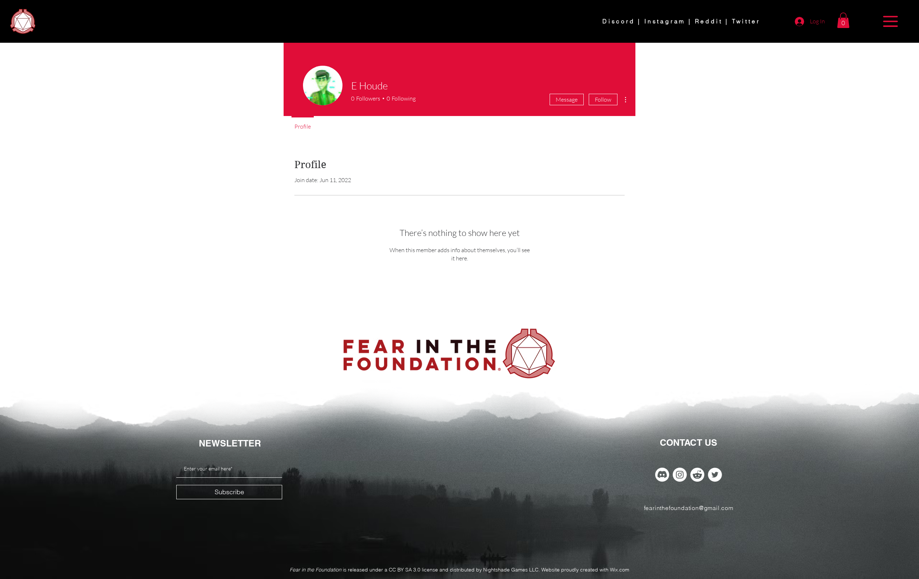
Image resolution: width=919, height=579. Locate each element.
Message (567, 99)
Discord (618, 21)
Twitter (746, 21)
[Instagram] (680, 475)
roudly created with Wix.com (596, 569)
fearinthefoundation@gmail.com (688, 507)
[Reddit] (697, 475)
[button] (843, 20)
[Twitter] (715, 475)
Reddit (709, 21)
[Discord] (662, 475)
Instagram (664, 21)
